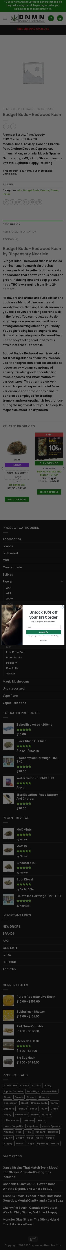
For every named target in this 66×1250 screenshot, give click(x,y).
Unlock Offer (43, 632)
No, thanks (43, 641)
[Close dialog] (62, 606)
